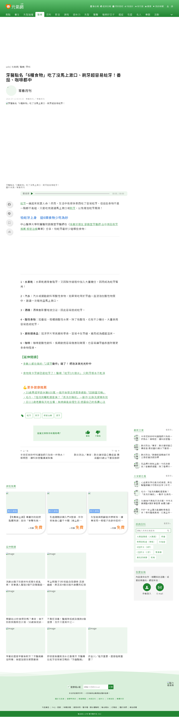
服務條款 (77, 707)
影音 (57, 14)
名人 (138, 14)
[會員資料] (167, 6)
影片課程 (12, 511)
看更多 (169, 430)
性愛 (130, 14)
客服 (59, 707)
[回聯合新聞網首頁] (8, 6)
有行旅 (140, 6)
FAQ (54, 707)
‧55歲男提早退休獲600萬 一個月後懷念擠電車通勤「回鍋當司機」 (64, 392)
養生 (17, 14)
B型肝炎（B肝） (144, 547)
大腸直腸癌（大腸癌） (147, 536)
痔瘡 (163, 536)
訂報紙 (114, 707)
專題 (147, 14)
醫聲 (95, 14)
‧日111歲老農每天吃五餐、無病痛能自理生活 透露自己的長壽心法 (64, 402)
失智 (86, 14)
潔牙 (49, 363)
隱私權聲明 (94, 707)
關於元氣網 (59, 699)
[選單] (171, 6)
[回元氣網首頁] (17, 6)
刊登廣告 (45, 707)
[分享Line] (9, 213)
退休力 (76, 14)
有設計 (130, 6)
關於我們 (123, 707)
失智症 (162, 541)
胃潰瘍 (158, 552)
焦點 (8, 14)
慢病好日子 (108, 14)
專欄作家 (120, 699)
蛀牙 (23, 203)
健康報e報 (75, 687)
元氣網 (15, 66)
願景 (149, 6)
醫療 (39, 14)
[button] (172, 14)
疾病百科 (92, 699)
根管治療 (32, 229)
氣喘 (153, 557)
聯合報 (95, 6)
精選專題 (82, 699)
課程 (66, 14)
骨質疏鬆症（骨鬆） (146, 541)
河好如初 (118, 6)
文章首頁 (110, 699)
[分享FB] (9, 204)
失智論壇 (28, 14)
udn (8, 66)
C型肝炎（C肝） (144, 552)
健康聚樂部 (71, 699)
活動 (156, 14)
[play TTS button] (32, 193)
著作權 (85, 707)
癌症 (121, 14)
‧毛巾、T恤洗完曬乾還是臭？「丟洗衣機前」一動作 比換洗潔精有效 (65, 397)
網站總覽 (133, 707)
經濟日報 (106, 6)
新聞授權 (67, 707)
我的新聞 (159, 6)
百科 (48, 14)
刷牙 (72, 208)
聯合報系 (105, 707)
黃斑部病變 (142, 557)
